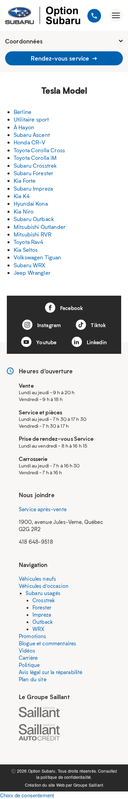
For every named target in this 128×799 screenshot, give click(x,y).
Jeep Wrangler (32, 272)
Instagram (48, 325)
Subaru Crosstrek (35, 165)
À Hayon (24, 127)
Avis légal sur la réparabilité (51, 672)
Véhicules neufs (37, 578)
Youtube (45, 342)
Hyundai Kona (31, 203)
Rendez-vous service (61, 58)
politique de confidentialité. (66, 777)
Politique (29, 664)
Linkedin (96, 342)
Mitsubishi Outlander (40, 226)
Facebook (71, 308)
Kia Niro (23, 211)
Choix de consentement (27, 795)
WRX (38, 629)
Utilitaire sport (31, 119)
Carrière (28, 657)
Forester (41, 607)
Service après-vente (43, 509)
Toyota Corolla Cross (39, 150)
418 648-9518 (36, 541)
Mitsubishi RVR (32, 234)
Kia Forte (24, 180)
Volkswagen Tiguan (37, 257)
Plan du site (32, 679)
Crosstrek (43, 600)
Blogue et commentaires (47, 643)
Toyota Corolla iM (35, 157)
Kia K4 (22, 195)
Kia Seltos (26, 249)
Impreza (41, 614)
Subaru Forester (33, 173)
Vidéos (27, 650)
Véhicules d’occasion (44, 585)
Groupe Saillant (88, 785)
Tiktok (97, 325)
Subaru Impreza (33, 188)
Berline (22, 111)
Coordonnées (24, 41)
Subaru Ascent (32, 134)
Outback (42, 621)
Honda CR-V (30, 142)
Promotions (32, 636)
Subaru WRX (29, 265)
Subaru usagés (43, 593)
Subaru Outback (34, 218)
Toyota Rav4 (29, 241)
